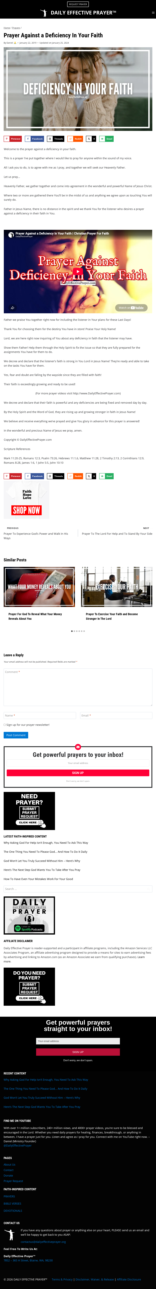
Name (10, 715)
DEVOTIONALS (13, 1211)
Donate (8, 1175)
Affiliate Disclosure (129, 1279)
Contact (8, 1170)
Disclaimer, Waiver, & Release (95, 1279)
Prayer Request (13, 1181)
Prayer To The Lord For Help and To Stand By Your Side (117, 531)
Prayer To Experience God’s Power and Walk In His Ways (36, 533)
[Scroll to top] (142, 1281)
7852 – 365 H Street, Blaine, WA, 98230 (28, 1260)
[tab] (72, 631)
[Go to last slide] (9, 598)
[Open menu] (153, 12)
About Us (9, 1164)
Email (86, 715)
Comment (12, 672)
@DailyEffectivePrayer (18, 1145)
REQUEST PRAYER (78, 4)
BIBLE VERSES (12, 1203)
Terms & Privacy (62, 1279)
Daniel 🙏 (11, 42)
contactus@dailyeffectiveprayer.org (43, 1242)
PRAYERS (9, 1196)
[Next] (147, 598)
